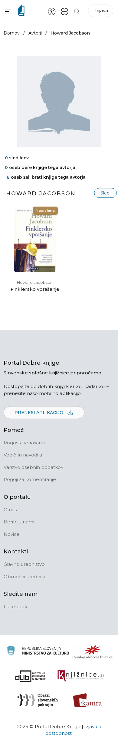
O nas (10, 509)
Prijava (100, 10)
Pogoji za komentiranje (30, 479)
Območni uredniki (24, 576)
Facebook (15, 606)
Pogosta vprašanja (24, 443)
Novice (12, 534)
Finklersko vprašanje (35, 289)
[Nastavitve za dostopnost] (51, 11)
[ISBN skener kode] (64, 11)
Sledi (105, 193)
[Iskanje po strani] (76, 11)
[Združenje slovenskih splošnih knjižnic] (80, 676)
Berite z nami (19, 522)
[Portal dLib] (30, 676)
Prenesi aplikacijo (39, 412)
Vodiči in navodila (23, 455)
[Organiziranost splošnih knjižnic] (92, 651)
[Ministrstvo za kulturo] (38, 651)
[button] (8, 11)
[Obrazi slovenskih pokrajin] (38, 700)
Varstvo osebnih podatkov (33, 467)
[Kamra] (87, 700)
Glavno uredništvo (24, 564)
